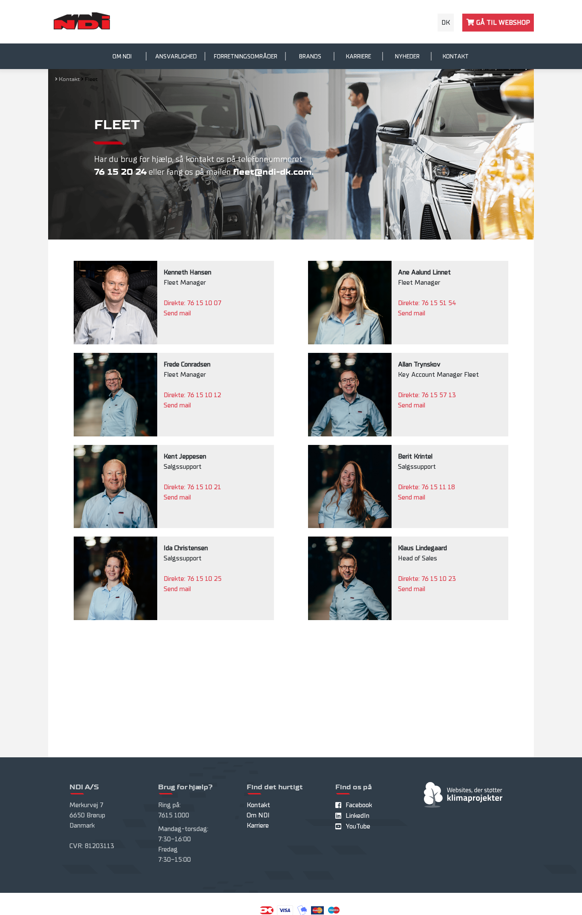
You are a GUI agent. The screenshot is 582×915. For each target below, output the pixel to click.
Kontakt (456, 56)
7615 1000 (173, 815)
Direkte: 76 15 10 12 (192, 395)
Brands (310, 56)
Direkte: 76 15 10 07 (193, 303)
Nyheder (407, 56)
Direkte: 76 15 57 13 (427, 395)
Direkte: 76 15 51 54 (427, 303)
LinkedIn (357, 816)
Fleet (91, 79)
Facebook (359, 805)
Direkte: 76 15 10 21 (192, 487)
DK (445, 22)
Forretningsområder (245, 56)
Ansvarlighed (176, 56)
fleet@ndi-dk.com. (273, 172)
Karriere (358, 56)
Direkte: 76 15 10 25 (193, 579)
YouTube (358, 826)
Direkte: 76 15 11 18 (426, 487)
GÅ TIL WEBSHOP (502, 22)
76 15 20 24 (120, 172)
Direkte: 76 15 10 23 (427, 579)
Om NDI (122, 56)
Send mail (177, 313)
